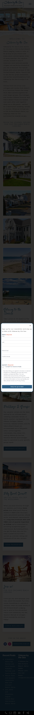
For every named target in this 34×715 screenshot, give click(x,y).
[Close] (30, 325)
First (3, 336)
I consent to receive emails (13, 366)
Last (3, 342)
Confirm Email (6, 356)
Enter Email (5, 350)
